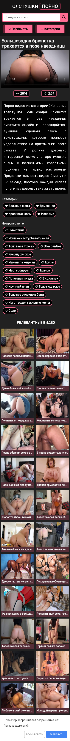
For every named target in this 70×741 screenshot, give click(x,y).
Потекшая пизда (21, 278)
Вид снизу (50, 278)
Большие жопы (19, 206)
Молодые (47, 214)
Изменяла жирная (22, 262)
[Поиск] (64, 17)
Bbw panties (52, 246)
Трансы (45, 270)
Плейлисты (19, 29)
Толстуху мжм (49, 286)
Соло (12, 310)
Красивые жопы (20, 214)
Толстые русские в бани (26, 294)
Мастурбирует (19, 270)
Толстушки (34, 6)
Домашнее (47, 206)
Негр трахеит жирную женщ (29, 302)
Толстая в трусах (21, 246)
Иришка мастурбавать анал (29, 238)
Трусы (49, 262)
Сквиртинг (16, 230)
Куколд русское (20, 254)
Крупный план (19, 286)
